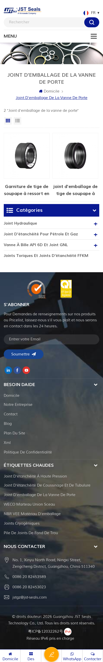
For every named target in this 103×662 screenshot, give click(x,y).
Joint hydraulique (20, 223)
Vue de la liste (17, 121)
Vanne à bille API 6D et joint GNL (36, 244)
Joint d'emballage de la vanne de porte (40, 495)
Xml (7, 442)
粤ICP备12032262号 (45, 631)
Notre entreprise (18, 404)
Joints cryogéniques (22, 523)
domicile (12, 395)
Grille (8, 121)
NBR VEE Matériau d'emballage (32, 514)
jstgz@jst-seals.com (29, 597)
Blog (8, 423)
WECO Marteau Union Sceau (29, 504)
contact (11, 414)
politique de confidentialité (28, 452)
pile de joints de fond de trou (31, 533)
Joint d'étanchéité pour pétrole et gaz (41, 234)
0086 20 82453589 (29, 577)
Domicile (52, 91)
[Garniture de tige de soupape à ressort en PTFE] (27, 164)
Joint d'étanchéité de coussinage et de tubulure (47, 485)
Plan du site (14, 433)
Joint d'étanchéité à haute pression (35, 476)
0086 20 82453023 (29, 587)
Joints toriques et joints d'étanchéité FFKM (46, 255)
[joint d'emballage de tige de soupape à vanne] (75, 164)
